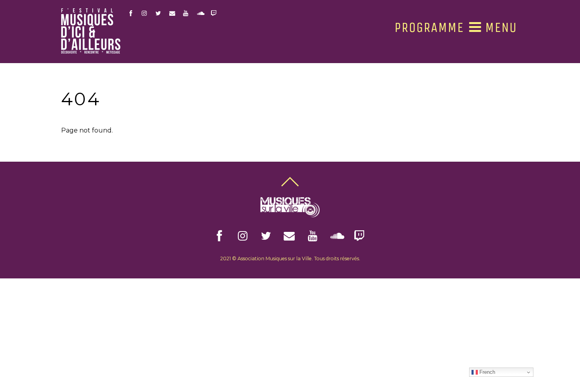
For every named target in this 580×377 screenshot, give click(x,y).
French (486, 372)
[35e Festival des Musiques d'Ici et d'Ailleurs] (90, 50)
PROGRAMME (429, 27)
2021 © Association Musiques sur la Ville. (266, 258)
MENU (499, 27)
